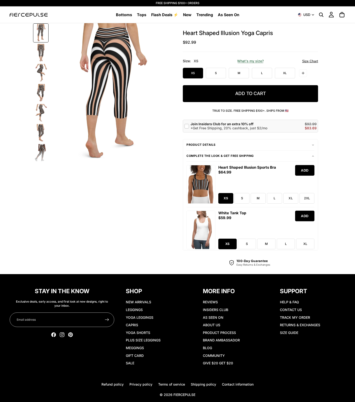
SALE (130, 363)
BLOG (207, 348)
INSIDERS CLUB (215, 310)
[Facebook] (54, 335)
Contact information (238, 384)
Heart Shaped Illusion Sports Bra (247, 167)
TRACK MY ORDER (295, 317)
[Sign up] (107, 320)
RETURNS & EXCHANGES (300, 325)
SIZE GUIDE (289, 333)
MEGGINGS (135, 348)
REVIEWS (210, 302)
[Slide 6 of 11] (41, 133)
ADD (305, 170)
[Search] (321, 14)
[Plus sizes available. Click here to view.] (303, 73)
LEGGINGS (134, 310)
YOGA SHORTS (138, 333)
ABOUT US (211, 325)
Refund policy (112, 384)
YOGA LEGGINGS (139, 317)
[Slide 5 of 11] (41, 113)
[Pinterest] (70, 335)
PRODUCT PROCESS (219, 333)
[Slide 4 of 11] (41, 93)
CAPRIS (132, 325)
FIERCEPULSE (184, 395)
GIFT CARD (135, 355)
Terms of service (171, 384)
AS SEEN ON (213, 317)
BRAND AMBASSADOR (221, 340)
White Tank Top (232, 213)
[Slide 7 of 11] (41, 153)
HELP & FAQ (289, 302)
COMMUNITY (214, 355)
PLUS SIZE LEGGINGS (143, 340)
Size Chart (310, 61)
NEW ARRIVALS (138, 302)
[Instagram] (62, 335)
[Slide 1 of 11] (41, 33)
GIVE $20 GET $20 (218, 363)
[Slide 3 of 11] (41, 73)
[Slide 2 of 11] (41, 53)
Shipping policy (203, 384)
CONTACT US (291, 310)
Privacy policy (140, 384)
